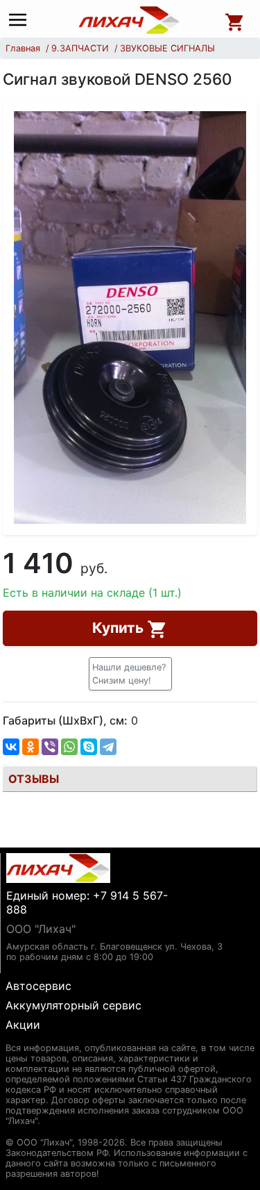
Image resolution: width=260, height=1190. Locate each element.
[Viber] (50, 746)
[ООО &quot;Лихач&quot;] (129, 20)
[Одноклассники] (30, 746)
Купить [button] (119, 627)
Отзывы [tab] (33, 779)
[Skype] (88, 746)
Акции (23, 1025)
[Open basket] (235, 20)
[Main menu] (21, 20)
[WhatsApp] (69, 746)
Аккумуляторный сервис (73, 1005)
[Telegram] (108, 746)
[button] (130, 674)
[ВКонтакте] (11, 746)
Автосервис (38, 986)
